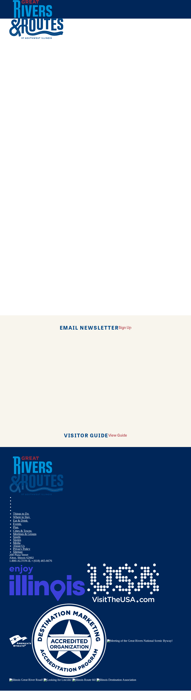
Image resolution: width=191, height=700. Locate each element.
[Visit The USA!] (123, 582)
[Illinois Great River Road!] (26, 679)
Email (28, 172)
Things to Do (21, 513)
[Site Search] (165, 49)
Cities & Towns (22, 530)
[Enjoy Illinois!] (47, 582)
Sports (17, 537)
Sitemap (18, 551)
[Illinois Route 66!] (84, 679)
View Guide (117, 435)
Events (17, 524)
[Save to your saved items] (14, 116)
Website (16, 172)
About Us (19, 545)
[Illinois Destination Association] (116, 679)
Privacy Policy (21, 548)
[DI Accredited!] (69, 640)
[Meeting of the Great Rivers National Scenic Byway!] (140, 640)
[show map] (10, 116)
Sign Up (125, 327)
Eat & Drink (20, 520)
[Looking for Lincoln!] (58, 679)
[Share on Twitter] (26, 66)
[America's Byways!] (20, 640)
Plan (16, 527)
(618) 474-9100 (37, 143)
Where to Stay (22, 517)
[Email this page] (26, 72)
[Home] (36, 38)
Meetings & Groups (24, 534)
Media (17, 542)
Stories (17, 540)
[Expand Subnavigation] (30, 513)
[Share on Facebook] (26, 61)
